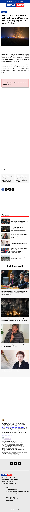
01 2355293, (14, 491)
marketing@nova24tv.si (18, 493)
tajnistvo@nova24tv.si (23, 491)
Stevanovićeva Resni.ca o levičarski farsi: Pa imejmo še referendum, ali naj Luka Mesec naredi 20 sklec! (19, 221)
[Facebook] (2, 189)
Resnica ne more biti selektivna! (19, 243)
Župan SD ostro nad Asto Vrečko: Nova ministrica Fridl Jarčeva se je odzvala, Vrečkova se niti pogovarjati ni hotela (19, 250)
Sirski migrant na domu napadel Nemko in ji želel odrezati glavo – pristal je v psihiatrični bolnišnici (21, 179)
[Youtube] (19, 463)
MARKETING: (8, 493)
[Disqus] (15, 396)
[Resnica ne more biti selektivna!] (5, 243)
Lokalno (4, 12)
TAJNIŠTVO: (8, 491)
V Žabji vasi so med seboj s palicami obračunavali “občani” (20, 257)
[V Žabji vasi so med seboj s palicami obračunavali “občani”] (5, 258)
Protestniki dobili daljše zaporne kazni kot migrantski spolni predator (19, 236)
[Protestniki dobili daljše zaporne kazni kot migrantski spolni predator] (5, 236)
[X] (6, 189)
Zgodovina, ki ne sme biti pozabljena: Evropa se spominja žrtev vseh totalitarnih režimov (19, 229)
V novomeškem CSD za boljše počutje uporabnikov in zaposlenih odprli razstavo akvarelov (7, 179)
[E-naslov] (9, 189)
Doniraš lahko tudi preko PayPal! (15, 1)
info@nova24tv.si (12, 489)
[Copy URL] (13, 189)
